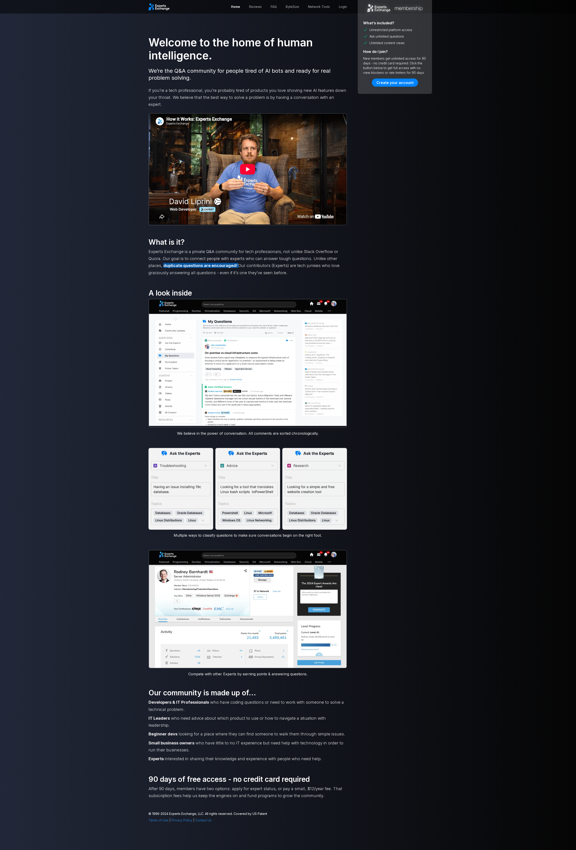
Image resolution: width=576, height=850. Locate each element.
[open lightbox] (247, 363)
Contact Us (203, 820)
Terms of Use (158, 820)
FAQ (274, 7)
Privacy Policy (181, 820)
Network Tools (319, 7)
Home (235, 7)
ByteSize (292, 7)
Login (343, 7)
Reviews (255, 7)
